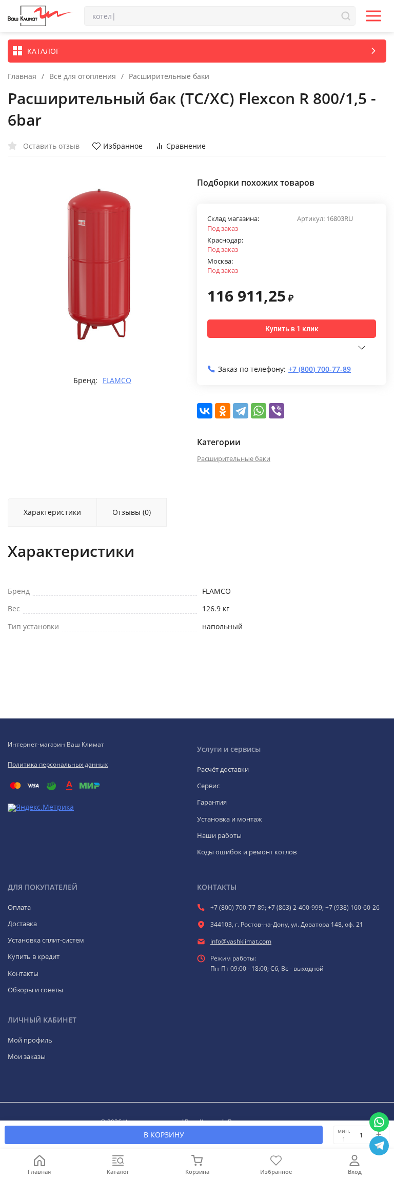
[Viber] (276, 410)
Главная (22, 76)
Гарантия (212, 802)
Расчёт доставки (223, 769)
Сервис (208, 785)
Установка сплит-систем (46, 940)
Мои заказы (27, 1056)
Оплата (19, 907)
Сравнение (186, 146)
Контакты (23, 973)
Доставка (22, 923)
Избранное (123, 146)
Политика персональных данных (58, 764)
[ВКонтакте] (204, 410)
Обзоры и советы (35, 989)
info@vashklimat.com (240, 941)
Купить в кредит (34, 956)
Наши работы (219, 835)
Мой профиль (30, 1040)
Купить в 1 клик (292, 329)
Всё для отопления (82, 76)
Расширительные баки (169, 76)
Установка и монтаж (229, 819)
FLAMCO (117, 380)
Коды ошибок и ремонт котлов (247, 851)
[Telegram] (240, 410)
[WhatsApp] (258, 410)
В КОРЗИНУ (164, 1134)
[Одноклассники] (222, 410)
